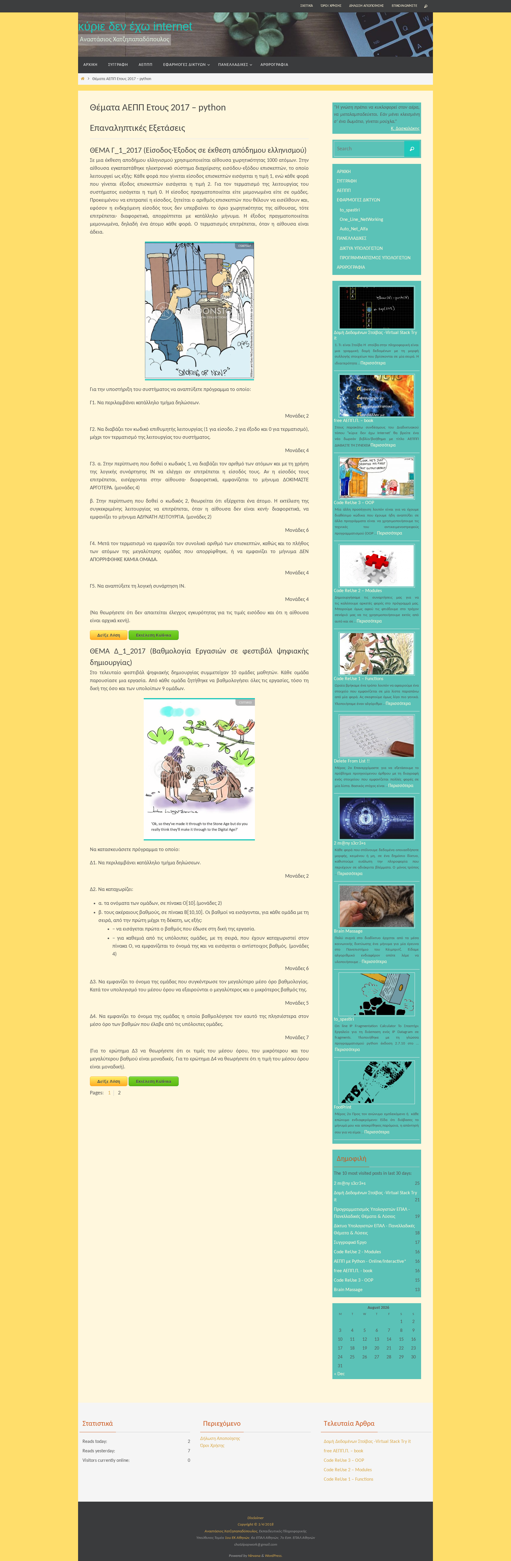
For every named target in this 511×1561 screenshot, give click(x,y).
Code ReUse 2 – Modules (358, 591)
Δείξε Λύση (108, 635)
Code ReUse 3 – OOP (354, 503)
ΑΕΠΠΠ (344, 190)
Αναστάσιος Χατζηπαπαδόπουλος (231, 1531)
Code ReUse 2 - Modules (357, 1252)
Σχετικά (306, 6)
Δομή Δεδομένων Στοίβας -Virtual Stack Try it (367, 1441)
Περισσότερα (373, 363)
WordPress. (273, 1556)
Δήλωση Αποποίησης (366, 6)
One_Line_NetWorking (361, 219)
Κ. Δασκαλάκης (405, 128)
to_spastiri (350, 210)
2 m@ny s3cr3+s (350, 843)
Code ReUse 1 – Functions (358, 679)
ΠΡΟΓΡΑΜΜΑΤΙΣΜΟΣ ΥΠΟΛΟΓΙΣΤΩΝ (375, 258)
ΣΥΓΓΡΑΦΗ (347, 181)
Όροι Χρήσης (331, 6)
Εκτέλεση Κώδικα (153, 635)
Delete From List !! (352, 761)
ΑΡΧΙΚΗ (344, 172)
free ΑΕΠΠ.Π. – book (353, 420)
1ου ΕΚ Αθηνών (237, 1538)
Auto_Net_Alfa (354, 229)
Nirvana (254, 1556)
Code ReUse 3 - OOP (353, 1280)
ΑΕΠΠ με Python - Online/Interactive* (370, 1261)
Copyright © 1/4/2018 (256, 1524)
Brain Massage (348, 931)
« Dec (339, 1374)
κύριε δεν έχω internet (135, 26)
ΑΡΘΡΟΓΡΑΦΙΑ (351, 267)
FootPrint (342, 1107)
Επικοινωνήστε (404, 6)
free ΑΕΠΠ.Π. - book (353, 1271)
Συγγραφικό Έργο (350, 1242)
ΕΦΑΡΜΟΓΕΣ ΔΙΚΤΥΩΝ (358, 200)
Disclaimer (255, 1518)
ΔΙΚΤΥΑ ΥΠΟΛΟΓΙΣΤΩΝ (361, 248)
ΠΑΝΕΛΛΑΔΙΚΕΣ (351, 238)
